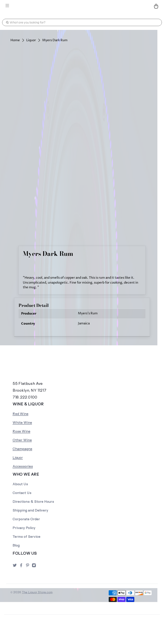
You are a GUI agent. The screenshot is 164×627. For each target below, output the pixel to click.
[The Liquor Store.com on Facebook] (21, 566)
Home (15, 40)
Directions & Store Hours (33, 502)
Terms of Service (26, 537)
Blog (16, 545)
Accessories (23, 466)
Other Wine (22, 440)
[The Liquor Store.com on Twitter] (15, 566)
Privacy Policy (24, 528)
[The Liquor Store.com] (82, 6)
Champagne (22, 449)
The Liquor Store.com (37, 592)
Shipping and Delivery (30, 510)
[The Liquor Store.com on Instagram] (34, 566)
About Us (20, 484)
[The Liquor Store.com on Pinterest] (27, 566)
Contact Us (22, 493)
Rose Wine (21, 431)
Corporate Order (26, 519)
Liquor (31, 40)
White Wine (22, 422)
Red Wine (20, 414)
